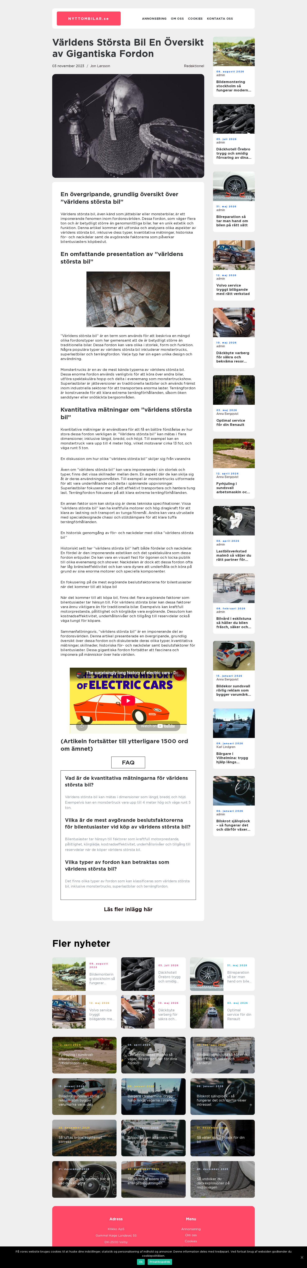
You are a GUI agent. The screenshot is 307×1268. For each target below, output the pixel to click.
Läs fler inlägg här (128, 909)
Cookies (195, 18)
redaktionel (194, 66)
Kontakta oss (220, 18)
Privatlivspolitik (160, 1261)
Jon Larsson (100, 66)
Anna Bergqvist (227, 413)
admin (220, 75)
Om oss (177, 18)
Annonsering (154, 18)
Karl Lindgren (225, 746)
